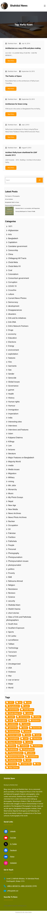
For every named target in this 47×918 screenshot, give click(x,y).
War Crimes (13, 767)
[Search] (39, 180)
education (22, 720)
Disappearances (15, 310)
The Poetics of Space (13, 76)
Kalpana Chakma (15, 437)
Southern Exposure (16, 628)
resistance (33, 756)
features (11, 358)
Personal (12, 549)
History (11, 397)
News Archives (14, 513)
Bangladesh (13, 238)
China (10, 254)
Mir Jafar (12, 485)
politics (11, 569)
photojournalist (14, 565)
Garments (12, 366)
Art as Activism (9, 199)
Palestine (38, 745)
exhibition (13, 724)
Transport (12, 655)
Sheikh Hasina (14, 609)
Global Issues (14, 381)
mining (11, 481)
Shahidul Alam (14, 605)
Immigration (13, 409)
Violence (12, 671)
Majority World (14, 461)
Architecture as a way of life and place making (23, 48)
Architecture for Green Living (16, 104)
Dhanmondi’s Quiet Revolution (13, 205)
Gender (11, 373)
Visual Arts (26, 763)
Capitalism (12, 242)
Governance (13, 385)
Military (11, 477)
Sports (11, 632)
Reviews (11, 593)
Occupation (13, 525)
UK (9, 659)
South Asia (12, 624)
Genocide (12, 377)
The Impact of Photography (12, 196)
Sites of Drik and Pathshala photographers (18, 618)
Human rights (14, 401)
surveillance (13, 640)
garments (13, 727)
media (10, 465)
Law (10, 445)
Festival (26, 724)
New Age (12, 505)
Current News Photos (17, 298)
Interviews (12, 425)
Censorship (13, 250)
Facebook (13, 850)
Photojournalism (15, 557)
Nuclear (11, 521)
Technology (13, 648)
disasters (12, 314)
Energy (11, 346)
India (10, 417)
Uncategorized (14, 663)
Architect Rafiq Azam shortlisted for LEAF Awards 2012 (21, 153)
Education (12, 338)
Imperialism (13, 413)
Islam (10, 433)
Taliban (11, 644)
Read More (11, 61)
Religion (11, 585)
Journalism (13, 738)
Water (10, 683)
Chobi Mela (13, 262)
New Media (13, 509)
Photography (13, 553)
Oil (9, 529)
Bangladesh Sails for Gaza (12, 202)
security (11, 601)
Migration (12, 473)
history (27, 731)
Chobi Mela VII (14, 266)
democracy (24, 717)
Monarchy (12, 489)
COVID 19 (12, 286)
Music (10, 493)
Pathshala (12, 541)
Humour (11, 405)
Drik (10, 720)
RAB (10, 577)
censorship (13, 709)
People (11, 545)
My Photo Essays (15, 497)
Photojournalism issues (18, 561)
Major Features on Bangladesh (21, 457)
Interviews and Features (18, 429)
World (10, 687)
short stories (13, 613)
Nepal (10, 501)
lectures (11, 449)
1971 (10, 226)
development (13, 306)
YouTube (13, 838)
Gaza (25, 727)
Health (11, 393)
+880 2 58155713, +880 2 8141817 (20, 886)
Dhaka (37, 717)
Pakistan (12, 533)
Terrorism (12, 652)
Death (11, 717)
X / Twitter (13, 844)
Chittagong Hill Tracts (17, 258)
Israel (38, 735)
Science (11, 597)
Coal (10, 270)
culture (11, 294)
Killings (11, 441)
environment (13, 350)
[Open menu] (44, 5)
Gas (10, 369)
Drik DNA (12, 322)
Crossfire (12, 290)
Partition (11, 537)
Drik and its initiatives (17, 318)
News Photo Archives (17, 517)
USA (10, 667)
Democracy (13, 302)
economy (12, 334)
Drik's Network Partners (18, 326)
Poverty (11, 573)
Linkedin (13, 831)
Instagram (13, 863)
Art (20, 702)
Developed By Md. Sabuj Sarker (23, 912)
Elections (12, 342)
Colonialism (13, 274)
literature (12, 453)
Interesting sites (15, 421)
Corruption (12, 282)
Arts (10, 234)
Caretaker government (17, 246)
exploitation (13, 354)
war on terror (13, 679)
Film (10, 362)
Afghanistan (13, 230)
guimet (11, 389)
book (27, 706)
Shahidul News (18, 6)
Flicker (12, 856)
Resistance (13, 589)
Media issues (14, 469)
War (10, 675)
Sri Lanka (12, 636)
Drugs (10, 330)
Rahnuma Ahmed (15, 581)
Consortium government (18, 278)
